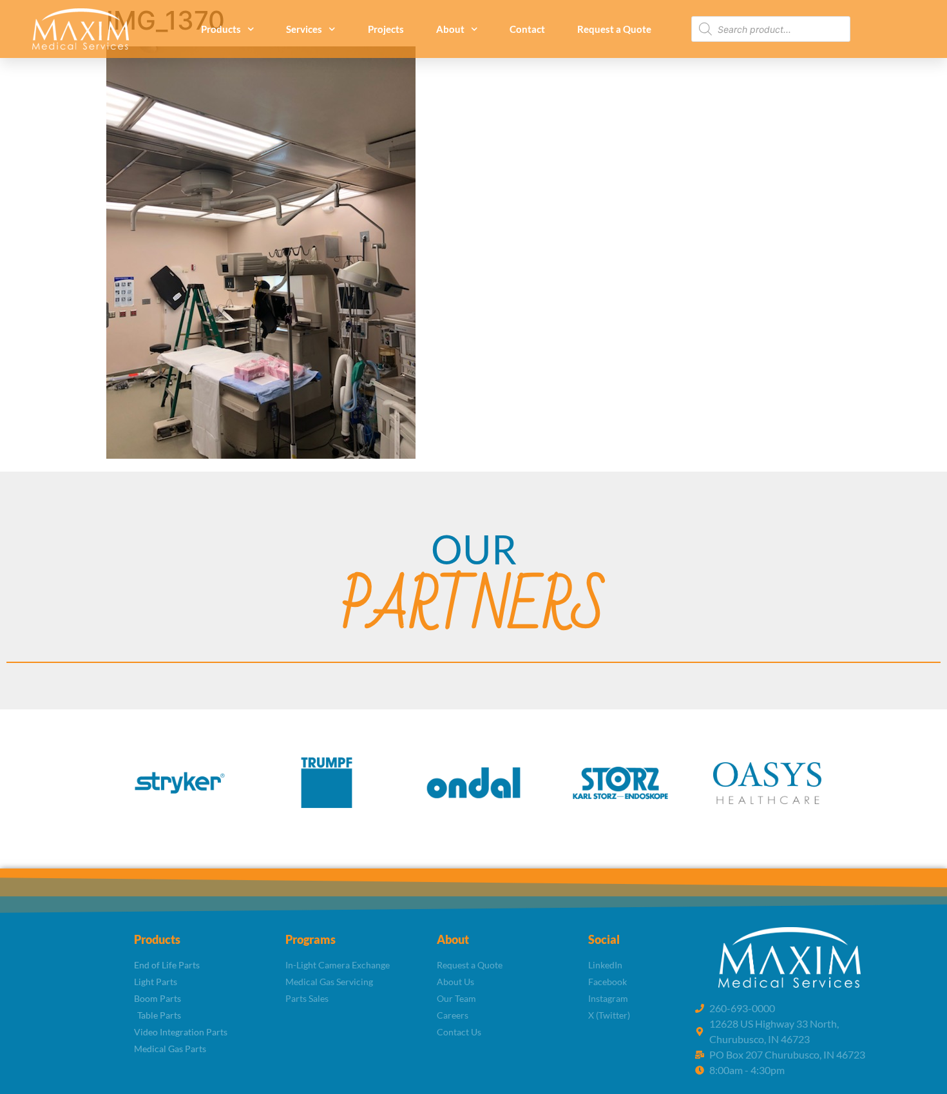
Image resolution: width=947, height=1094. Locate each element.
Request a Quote (614, 29)
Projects (386, 29)
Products (221, 29)
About (450, 29)
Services (304, 29)
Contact (527, 29)
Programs (310, 939)
